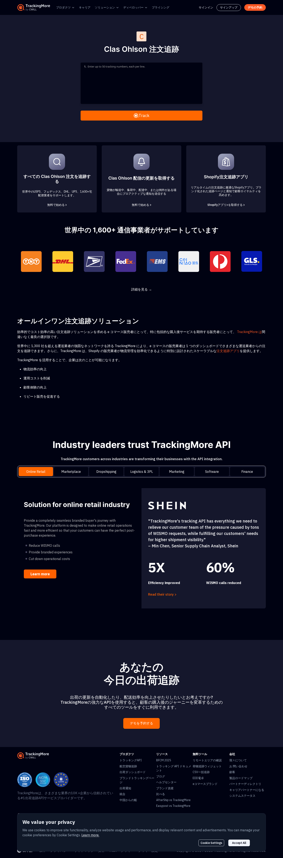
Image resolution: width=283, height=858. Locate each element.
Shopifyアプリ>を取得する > (226, 205)
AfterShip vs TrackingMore (173, 800)
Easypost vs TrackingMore (173, 806)
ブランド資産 (165, 788)
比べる (160, 794)
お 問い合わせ (238, 766)
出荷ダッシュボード (133, 772)
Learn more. (90, 835)
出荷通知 (125, 788)
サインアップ (228, 7)
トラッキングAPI (131, 760)
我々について (238, 760)
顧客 (232, 772)
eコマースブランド (205, 784)
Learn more (40, 574)
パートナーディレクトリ (245, 784)
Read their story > (162, 594)
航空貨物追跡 (128, 766)
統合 (122, 794)
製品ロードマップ (241, 778)
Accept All (239, 843)
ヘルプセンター (166, 782)
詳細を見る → (141, 289)
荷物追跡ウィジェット (207, 766)
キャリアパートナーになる (246, 790)
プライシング (160, 7)
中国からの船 (128, 800)
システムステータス (242, 796)
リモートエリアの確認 (207, 760)
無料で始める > (57, 205)
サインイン (206, 7)
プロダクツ (63, 7)
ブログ (160, 776)
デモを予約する (141, 723)
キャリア (85, 7)
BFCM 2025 (163, 760)
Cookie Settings (211, 843)
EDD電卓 (198, 778)
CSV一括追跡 (201, 772)
